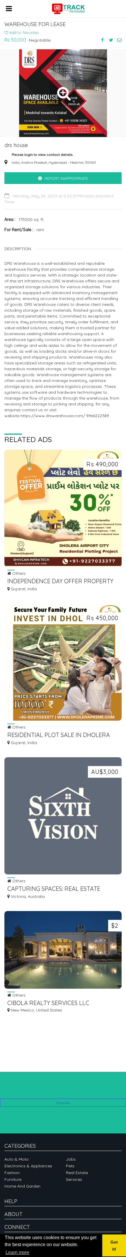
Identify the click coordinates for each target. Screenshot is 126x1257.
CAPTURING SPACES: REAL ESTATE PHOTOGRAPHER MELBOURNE (53, 889)
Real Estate (77, 1172)
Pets (70, 1166)
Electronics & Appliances (28, 1166)
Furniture (12, 1179)
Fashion (12, 1172)
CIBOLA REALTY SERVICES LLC (48, 1003)
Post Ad (63, 1103)
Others (18, 573)
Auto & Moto (16, 1159)
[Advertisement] (63, 1090)
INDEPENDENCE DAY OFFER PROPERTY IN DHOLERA (60, 581)
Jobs (71, 1159)
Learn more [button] (17, 1252)
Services (74, 1179)
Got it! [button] (114, 1245)
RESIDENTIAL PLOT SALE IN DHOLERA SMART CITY (58, 735)
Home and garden (22, 1186)
